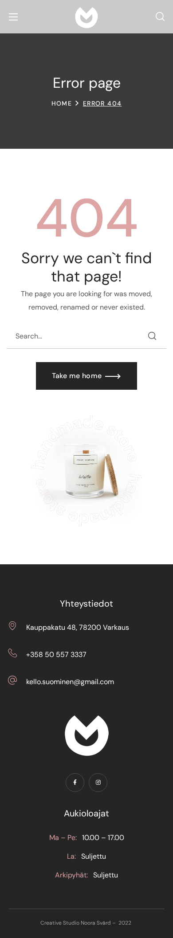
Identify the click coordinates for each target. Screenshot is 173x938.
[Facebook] (75, 782)
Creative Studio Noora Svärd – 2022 (86, 922)
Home (61, 103)
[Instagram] (98, 782)
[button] (160, 17)
